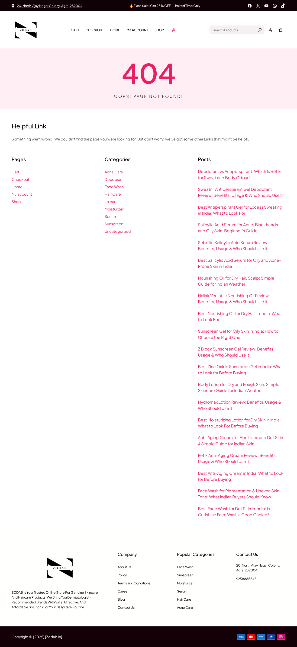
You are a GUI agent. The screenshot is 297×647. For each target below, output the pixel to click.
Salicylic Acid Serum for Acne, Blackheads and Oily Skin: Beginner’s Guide (238, 227)
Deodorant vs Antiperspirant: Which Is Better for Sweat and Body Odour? (240, 174)
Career (123, 591)
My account (137, 30)
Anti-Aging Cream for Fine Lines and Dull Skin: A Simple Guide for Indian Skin (241, 440)
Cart (75, 30)
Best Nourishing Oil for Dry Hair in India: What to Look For (240, 316)
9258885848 (246, 579)
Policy (122, 575)
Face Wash (114, 186)
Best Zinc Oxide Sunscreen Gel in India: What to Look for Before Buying (240, 369)
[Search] (260, 30)
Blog (121, 599)
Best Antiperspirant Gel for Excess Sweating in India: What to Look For (240, 210)
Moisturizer (114, 209)
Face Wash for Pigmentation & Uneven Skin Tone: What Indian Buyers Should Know (238, 493)
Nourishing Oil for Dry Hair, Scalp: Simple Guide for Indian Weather (236, 281)
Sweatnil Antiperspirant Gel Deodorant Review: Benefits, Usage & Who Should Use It (240, 192)
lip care (111, 201)
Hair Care (113, 194)
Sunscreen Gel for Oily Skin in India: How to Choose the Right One (238, 334)
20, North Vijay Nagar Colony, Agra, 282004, (50, 5)
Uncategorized (118, 231)
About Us (124, 567)
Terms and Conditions (134, 583)
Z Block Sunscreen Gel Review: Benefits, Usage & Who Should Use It (236, 351)
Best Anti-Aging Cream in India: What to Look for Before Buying (241, 476)
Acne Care (114, 171)
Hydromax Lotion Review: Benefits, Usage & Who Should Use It (239, 405)
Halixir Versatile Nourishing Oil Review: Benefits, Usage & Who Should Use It (234, 298)
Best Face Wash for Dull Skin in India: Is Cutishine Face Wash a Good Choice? (234, 511)
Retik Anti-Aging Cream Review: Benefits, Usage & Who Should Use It (237, 458)
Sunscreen (114, 223)
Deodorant (114, 179)
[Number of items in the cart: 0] (280, 30)
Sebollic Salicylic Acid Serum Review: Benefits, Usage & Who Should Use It (233, 245)
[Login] (173, 30)
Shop (159, 30)
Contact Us (126, 607)
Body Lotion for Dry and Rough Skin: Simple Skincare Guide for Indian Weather (238, 387)
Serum (110, 216)
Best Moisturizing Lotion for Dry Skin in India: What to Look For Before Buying (239, 422)
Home (115, 30)
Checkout (95, 30)
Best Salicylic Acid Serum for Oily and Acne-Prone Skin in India (239, 263)
